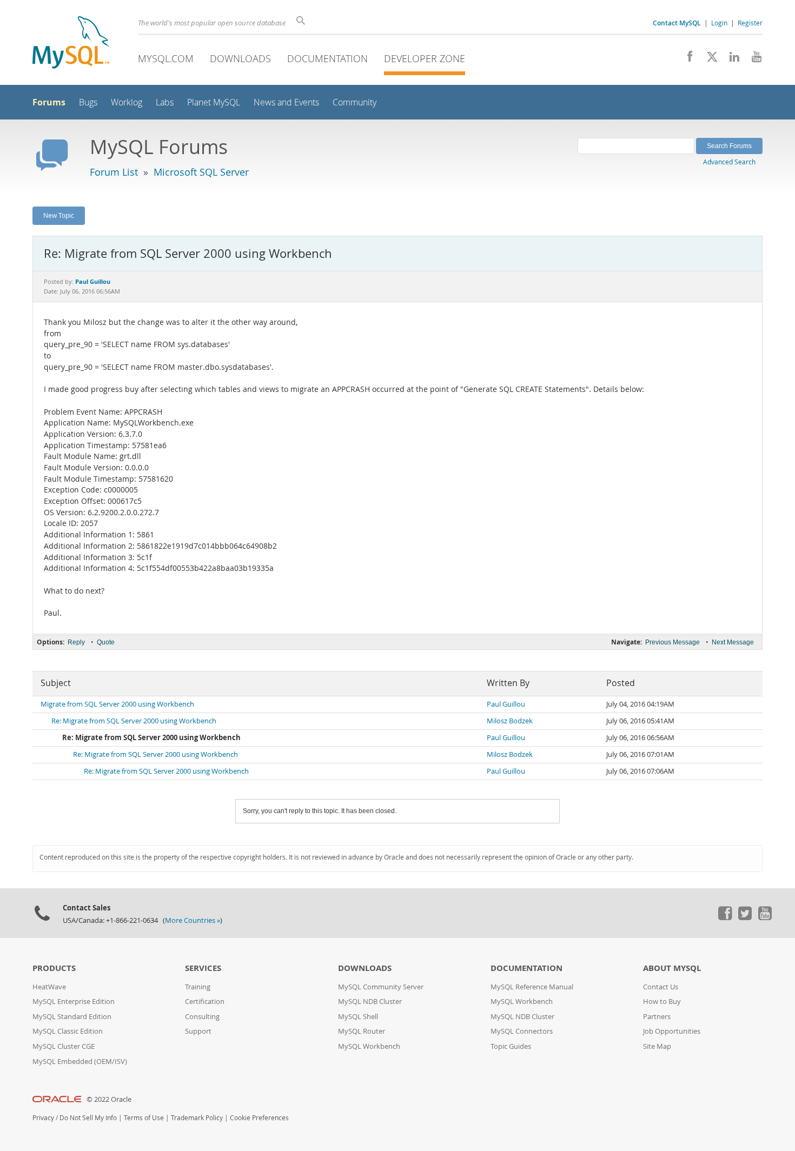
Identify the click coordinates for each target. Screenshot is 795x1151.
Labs (165, 102)
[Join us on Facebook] (686, 59)
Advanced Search (729, 161)
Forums (48, 102)
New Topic (58, 215)
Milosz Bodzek (510, 721)
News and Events (286, 102)
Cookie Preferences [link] (259, 1118)
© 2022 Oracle (109, 1099)
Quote (106, 642)
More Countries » (192, 920)
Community (354, 102)
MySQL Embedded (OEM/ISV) (79, 1061)
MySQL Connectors (522, 1031)
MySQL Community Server (380, 987)
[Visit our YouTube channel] (753, 59)
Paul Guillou (506, 704)
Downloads (240, 58)
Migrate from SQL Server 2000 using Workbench (117, 704)
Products (54, 968)
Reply (76, 642)
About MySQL (672, 968)
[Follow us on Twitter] (744, 917)
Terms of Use (144, 1118)
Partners (657, 1016)
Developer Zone (424, 58)
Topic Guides (511, 1046)
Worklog (126, 102)
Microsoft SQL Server (201, 171)
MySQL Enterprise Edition (73, 1001)
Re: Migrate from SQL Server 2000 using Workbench (133, 721)
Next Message (733, 642)
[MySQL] (71, 44)
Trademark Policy (197, 1118)
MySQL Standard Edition (71, 1016)
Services (203, 968)
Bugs (88, 102)
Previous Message (672, 642)
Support (198, 1031)
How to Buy (662, 1001)
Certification (204, 1001)
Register (750, 22)
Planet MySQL (213, 102)
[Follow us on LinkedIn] (730, 59)
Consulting (202, 1016)
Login (719, 22)
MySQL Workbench (369, 1046)
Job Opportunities (671, 1031)
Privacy (43, 1118)
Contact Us (660, 987)
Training (197, 987)
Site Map (657, 1046)
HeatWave (49, 987)
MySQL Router (361, 1031)
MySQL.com (166, 58)
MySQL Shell (358, 1016)
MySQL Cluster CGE (63, 1046)
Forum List (114, 171)
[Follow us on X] (708, 59)
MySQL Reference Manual (532, 987)
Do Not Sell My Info (88, 1118)
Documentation (327, 58)
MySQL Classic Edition (67, 1031)
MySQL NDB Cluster (370, 1001)
